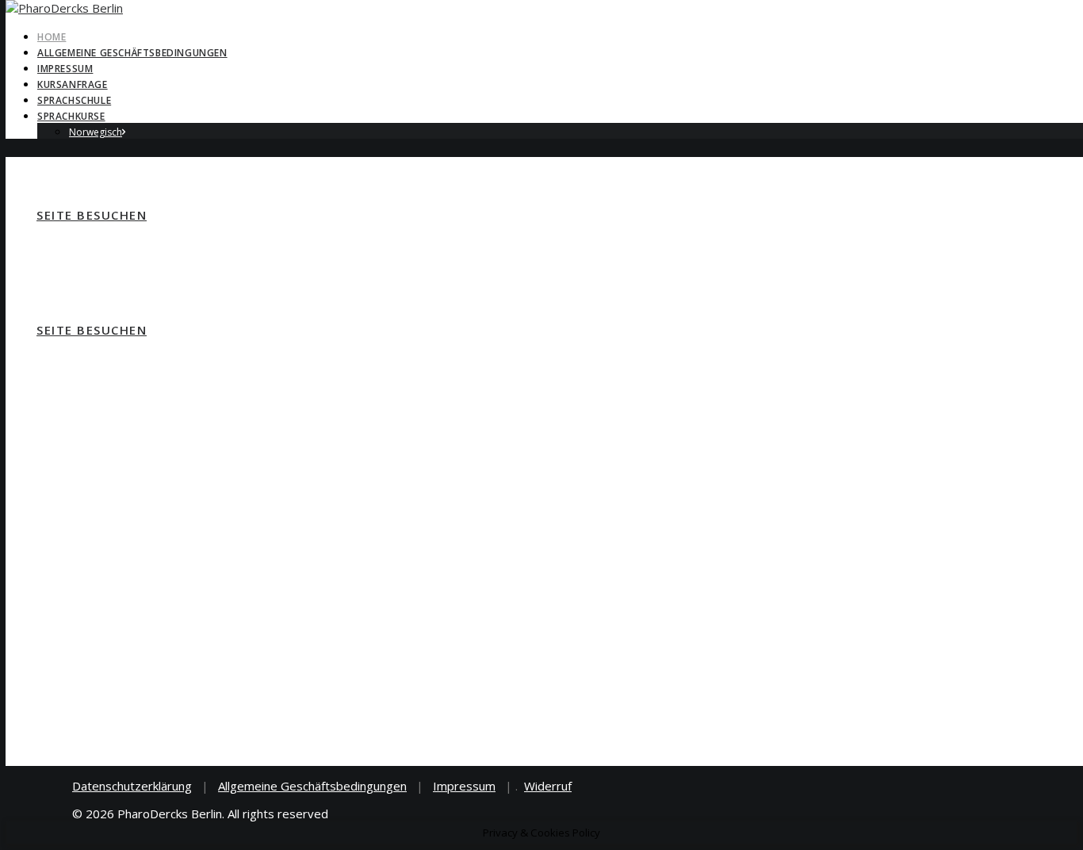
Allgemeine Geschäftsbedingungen (132, 52)
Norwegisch (95, 132)
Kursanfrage (72, 84)
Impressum (65, 68)
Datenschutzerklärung (132, 786)
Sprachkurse (71, 116)
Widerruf (548, 786)
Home (51, 37)
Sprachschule (74, 100)
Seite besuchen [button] (91, 215)
